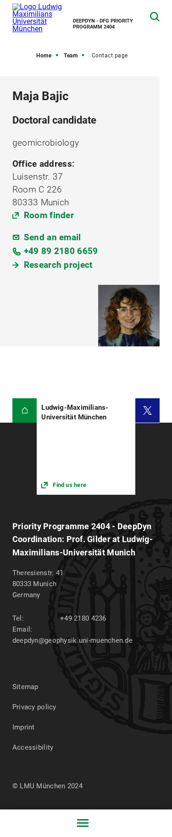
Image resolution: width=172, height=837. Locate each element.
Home (43, 55)
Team (71, 55)
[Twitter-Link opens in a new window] (147, 410)
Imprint (23, 727)
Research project (58, 265)
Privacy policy (34, 707)
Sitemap (25, 687)
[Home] (24, 410)
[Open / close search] (155, 17)
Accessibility (33, 747)
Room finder (49, 215)
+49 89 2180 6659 (61, 251)
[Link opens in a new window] (86, 446)
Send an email (52, 237)
